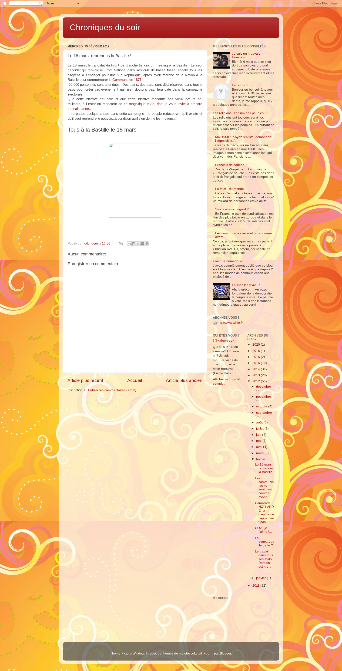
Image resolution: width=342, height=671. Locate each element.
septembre (264, 412)
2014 (256, 369)
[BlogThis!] (133, 243)
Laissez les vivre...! (246, 285)
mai (259, 441)
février (261, 459)
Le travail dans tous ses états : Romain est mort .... (264, 561)
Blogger (225, 653)
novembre (263, 396)
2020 (256, 344)
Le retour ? (240, 85)
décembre (263, 386)
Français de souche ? (231, 165)
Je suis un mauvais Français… (246, 55)
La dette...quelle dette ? (264, 541)
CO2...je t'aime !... (263, 529)
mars (260, 453)
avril (259, 447)
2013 (256, 375)
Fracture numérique (227, 261)
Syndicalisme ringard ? (232, 209)
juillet (260, 428)
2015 (256, 363)
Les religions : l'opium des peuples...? (240, 113)
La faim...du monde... (231, 189)
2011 (256, 585)
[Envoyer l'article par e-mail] (120, 243)
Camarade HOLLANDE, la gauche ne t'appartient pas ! (264, 512)
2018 (256, 351)
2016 (256, 357)
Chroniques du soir (105, 27)
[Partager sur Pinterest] (147, 243)
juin (259, 434)
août (260, 422)
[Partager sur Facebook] (142, 243)
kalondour (226, 340)
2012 (256, 381)
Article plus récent (85, 380)
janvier (261, 578)
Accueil (134, 380)
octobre (262, 406)
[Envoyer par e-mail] (129, 243)
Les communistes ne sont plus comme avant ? (264, 487)
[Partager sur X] (138, 243)
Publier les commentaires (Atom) (112, 390)
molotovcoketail (190, 653)
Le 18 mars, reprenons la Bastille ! (264, 468)
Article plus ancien (184, 380)
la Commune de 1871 (125, 80)
